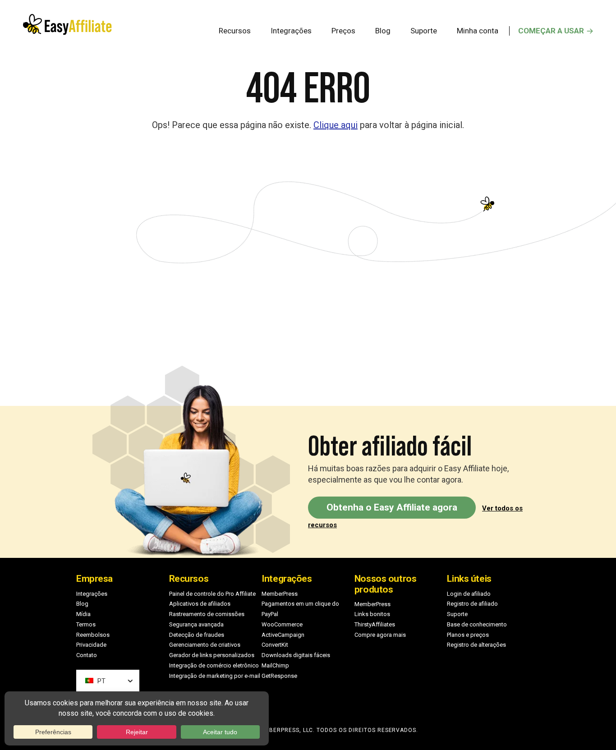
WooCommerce (282, 624)
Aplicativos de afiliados (199, 603)
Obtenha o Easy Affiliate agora (391, 507)
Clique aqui (335, 125)
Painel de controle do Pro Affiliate (212, 593)
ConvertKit (275, 644)
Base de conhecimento (477, 624)
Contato (86, 655)
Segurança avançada (196, 624)
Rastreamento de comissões (206, 614)
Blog (82, 603)
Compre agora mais (380, 634)
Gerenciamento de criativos (204, 644)
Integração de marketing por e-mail (214, 675)
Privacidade (91, 644)
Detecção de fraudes (196, 634)
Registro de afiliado (472, 603)
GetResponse (279, 675)
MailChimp (275, 665)
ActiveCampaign (283, 634)
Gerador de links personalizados (211, 655)
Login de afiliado (469, 593)
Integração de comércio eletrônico (214, 665)
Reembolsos (93, 634)
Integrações (91, 593)
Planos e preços (468, 634)
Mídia (83, 614)
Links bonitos (372, 614)
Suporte (457, 614)
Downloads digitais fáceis (296, 655)
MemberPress (280, 593)
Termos (86, 624)
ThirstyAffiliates (374, 624)
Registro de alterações (476, 644)
